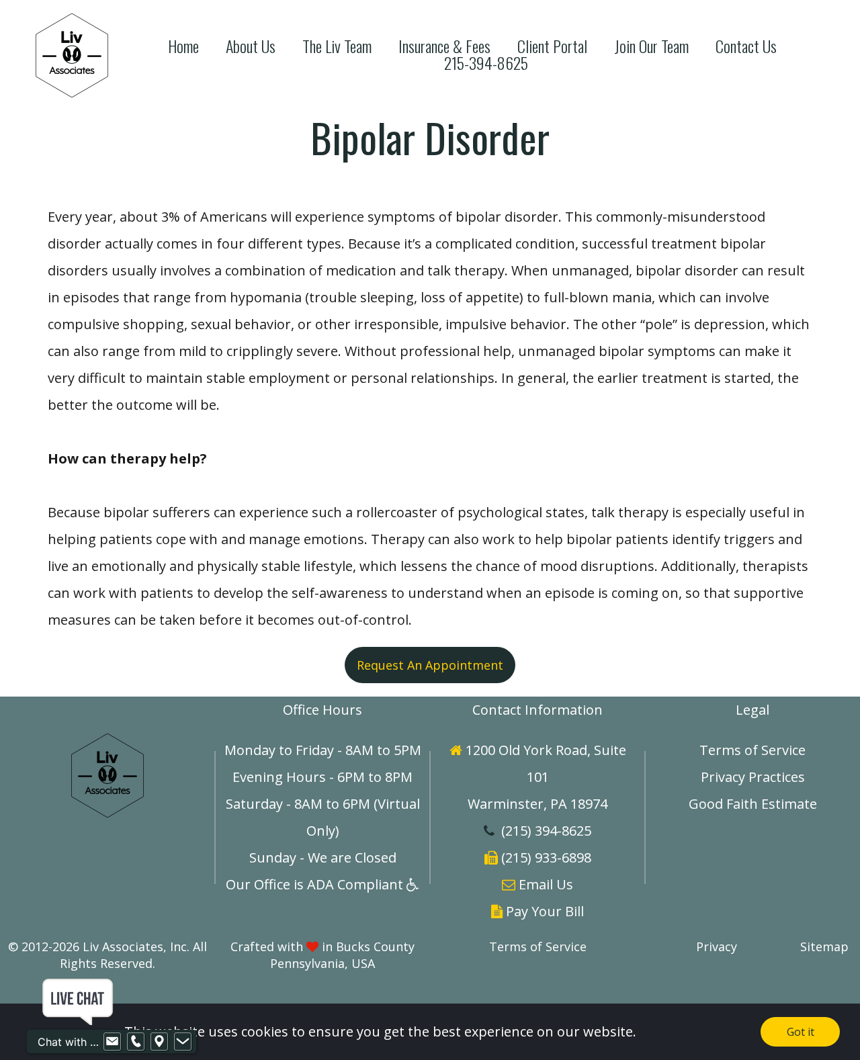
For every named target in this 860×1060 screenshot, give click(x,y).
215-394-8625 (486, 63)
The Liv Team (337, 46)
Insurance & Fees (444, 46)
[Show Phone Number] (135, 1041)
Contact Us (746, 46)
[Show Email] (112, 1041)
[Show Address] (159, 1041)
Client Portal (552, 46)
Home (183, 46)
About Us (250, 46)
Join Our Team (651, 46)
